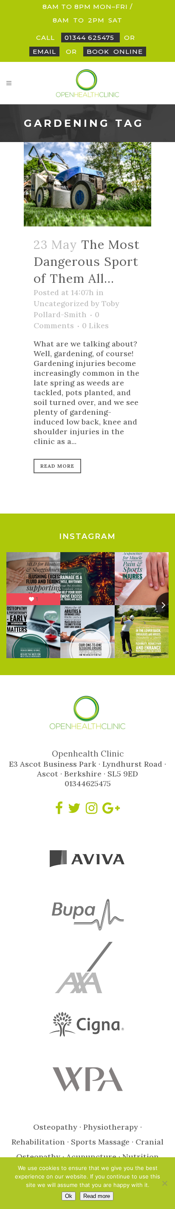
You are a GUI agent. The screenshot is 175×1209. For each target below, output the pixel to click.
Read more (96, 1196)
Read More (57, 466)
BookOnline (115, 51)
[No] (164, 1183)
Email (44, 51)
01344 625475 (90, 38)
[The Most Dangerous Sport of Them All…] (87, 184)
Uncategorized (61, 303)
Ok (68, 1196)
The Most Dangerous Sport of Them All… (87, 261)
